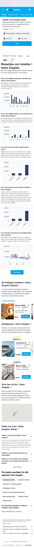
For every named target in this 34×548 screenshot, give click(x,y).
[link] (17, 272)
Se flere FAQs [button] (17, 467)
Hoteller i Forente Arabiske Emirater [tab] (14, 492)
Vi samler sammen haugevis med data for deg (15, 530)
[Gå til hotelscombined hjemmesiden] (13, 9)
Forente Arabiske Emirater (16, 541)
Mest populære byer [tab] (9, 496)
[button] (3, 10)
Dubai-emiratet (6, 545)
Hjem (6, 541)
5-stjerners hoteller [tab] (23, 480)
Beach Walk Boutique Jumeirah (11, 511)
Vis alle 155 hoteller (8, 301)
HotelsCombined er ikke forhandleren (14, 526)
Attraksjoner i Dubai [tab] (9, 488)
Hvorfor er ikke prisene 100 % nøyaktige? (15, 533)
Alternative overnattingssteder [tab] (12, 484)
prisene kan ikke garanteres (19, 521)
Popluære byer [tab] (7, 500)
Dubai (17, 545)
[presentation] (19, 285)
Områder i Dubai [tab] (23, 496)
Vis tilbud (25, 316)
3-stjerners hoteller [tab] (9, 480)
